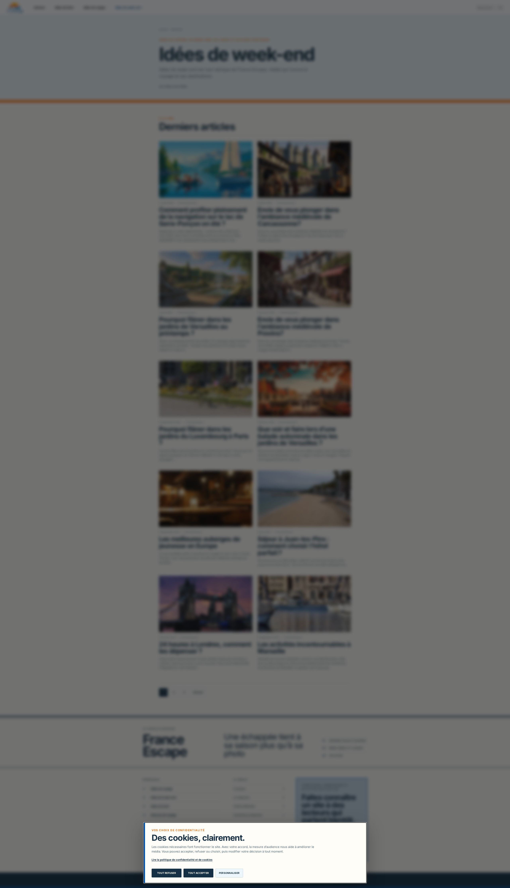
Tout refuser (166, 872)
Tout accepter (198, 872)
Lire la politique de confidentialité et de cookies (182, 859)
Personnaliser (229, 872)
